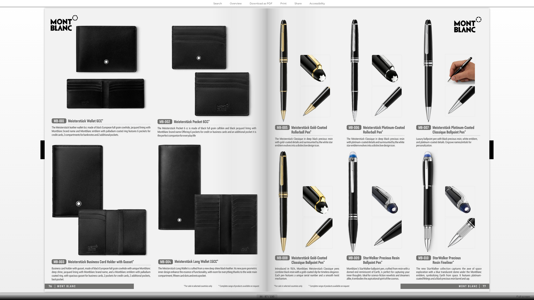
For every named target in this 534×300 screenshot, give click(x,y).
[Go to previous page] (253, 296)
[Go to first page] (246, 296)
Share (298, 3)
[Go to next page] (280, 296)
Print (283, 3)
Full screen (523, 296)
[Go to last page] (287, 296)
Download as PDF (261, 3)
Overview (236, 3)
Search (217, 3)
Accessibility (317, 3)
